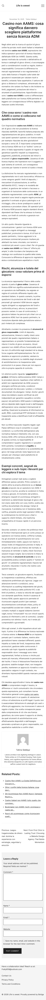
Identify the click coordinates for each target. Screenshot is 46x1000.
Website (6, 929)
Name (6, 906)
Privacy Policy (8, 980)
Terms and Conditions (11, 984)
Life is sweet (23, 5)
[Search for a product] (3, 5)
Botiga (41, 994)
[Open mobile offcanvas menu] (42, 5)
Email (6, 917)
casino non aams (31, 694)
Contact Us (6, 976)
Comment (8, 872)
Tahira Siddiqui (31, 19)
